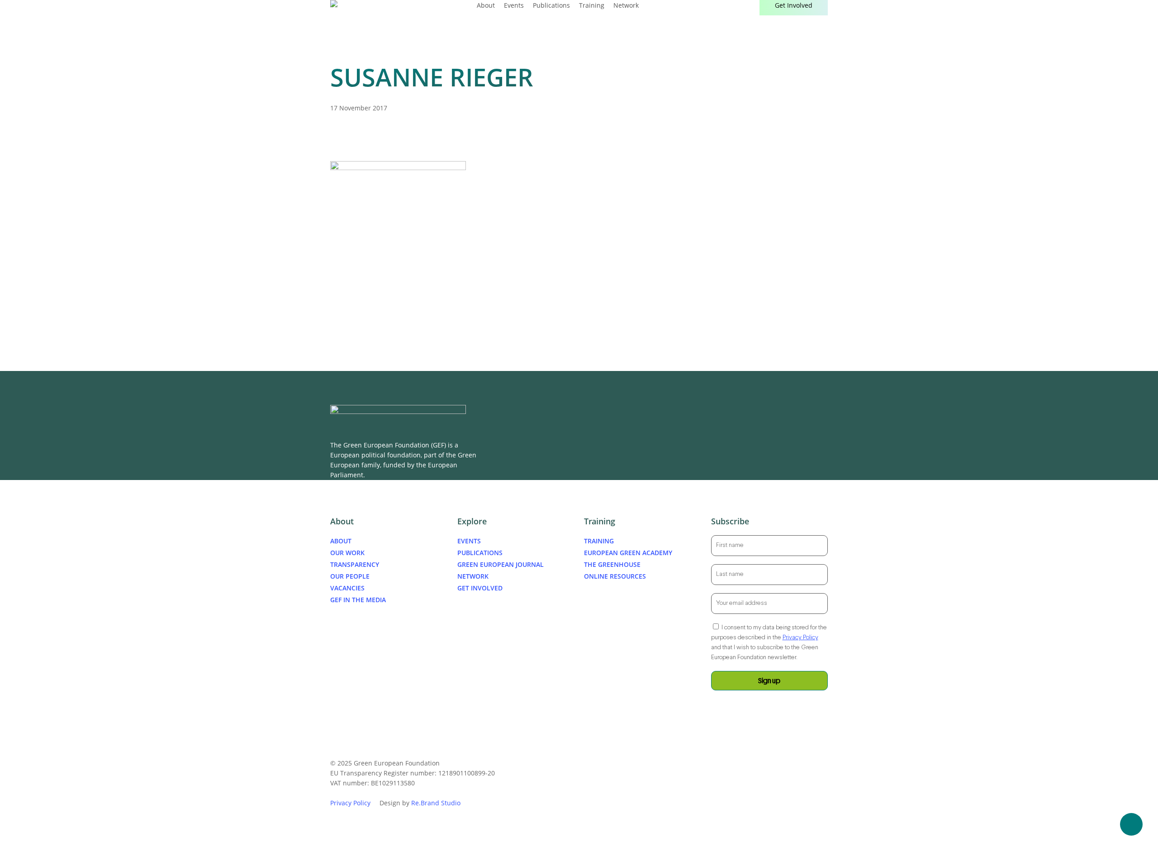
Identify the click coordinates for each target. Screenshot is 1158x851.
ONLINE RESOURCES (615, 576)
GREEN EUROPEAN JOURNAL (500, 564)
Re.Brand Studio (435, 803)
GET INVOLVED (480, 588)
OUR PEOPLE (350, 576)
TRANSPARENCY (354, 564)
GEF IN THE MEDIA (358, 599)
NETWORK (473, 576)
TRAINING (599, 541)
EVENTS (469, 541)
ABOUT (340, 541)
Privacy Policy (800, 637)
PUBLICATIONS (480, 552)
